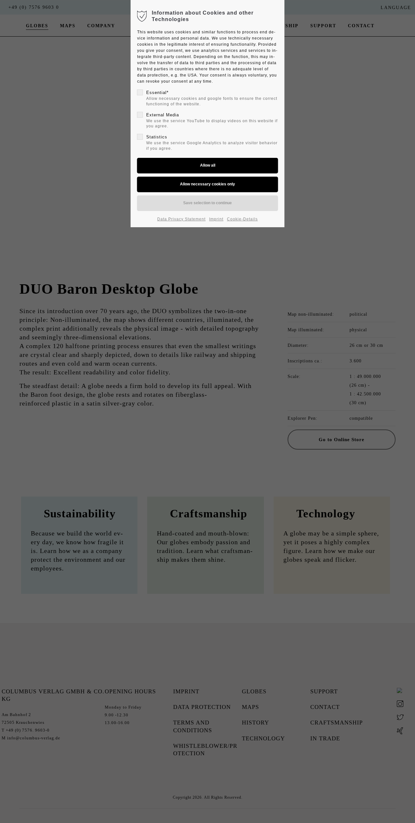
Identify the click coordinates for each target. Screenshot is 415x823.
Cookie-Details (242, 219)
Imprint (216, 219)
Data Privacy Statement (181, 219)
